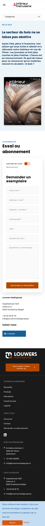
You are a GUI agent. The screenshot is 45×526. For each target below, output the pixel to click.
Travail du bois (10, 401)
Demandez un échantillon (22, 285)
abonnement (12, 167)
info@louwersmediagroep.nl (18, 463)
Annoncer (8, 419)
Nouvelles (8, 387)
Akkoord (12, 523)
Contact (7, 423)
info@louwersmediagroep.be (18, 494)
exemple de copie (14, 163)
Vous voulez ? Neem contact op (21, 367)
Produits (7, 392)
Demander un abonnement (16, 428)
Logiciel (7, 406)
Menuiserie (8, 396)
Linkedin (11, 334)
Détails (26, 522)
